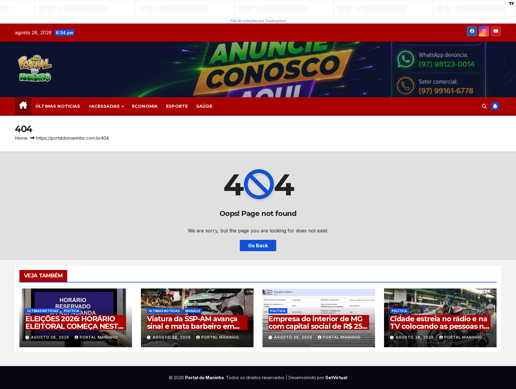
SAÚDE (204, 106)
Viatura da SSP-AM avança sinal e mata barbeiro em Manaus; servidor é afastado (196, 326)
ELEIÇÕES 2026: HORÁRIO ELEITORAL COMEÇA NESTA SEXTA (74, 326)
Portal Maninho (99, 337)
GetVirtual (336, 377)
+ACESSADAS (105, 106)
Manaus (192, 311)
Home (21, 138)
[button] (484, 106)
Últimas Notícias (42, 311)
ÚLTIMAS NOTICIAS (58, 106)
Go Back (258, 245)
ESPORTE (177, 106)
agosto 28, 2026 (50, 337)
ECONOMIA (145, 106)
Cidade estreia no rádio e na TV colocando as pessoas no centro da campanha (439, 326)
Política (71, 311)
